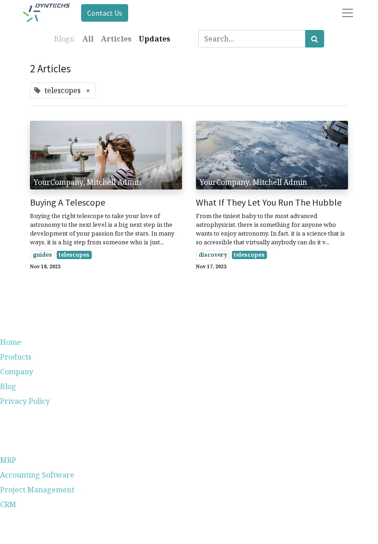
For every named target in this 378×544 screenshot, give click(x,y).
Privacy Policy (25, 401)
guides (42, 255)
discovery (213, 255)
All (88, 39)
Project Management (37, 490)
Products (15, 357)
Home (10, 342)
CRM (8, 504)
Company (16, 372)
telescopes (74, 255)
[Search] (314, 38)
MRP (8, 460)
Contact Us (104, 13)
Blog (8, 386)
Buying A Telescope (67, 202)
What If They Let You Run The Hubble (269, 202)
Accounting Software (37, 475)
